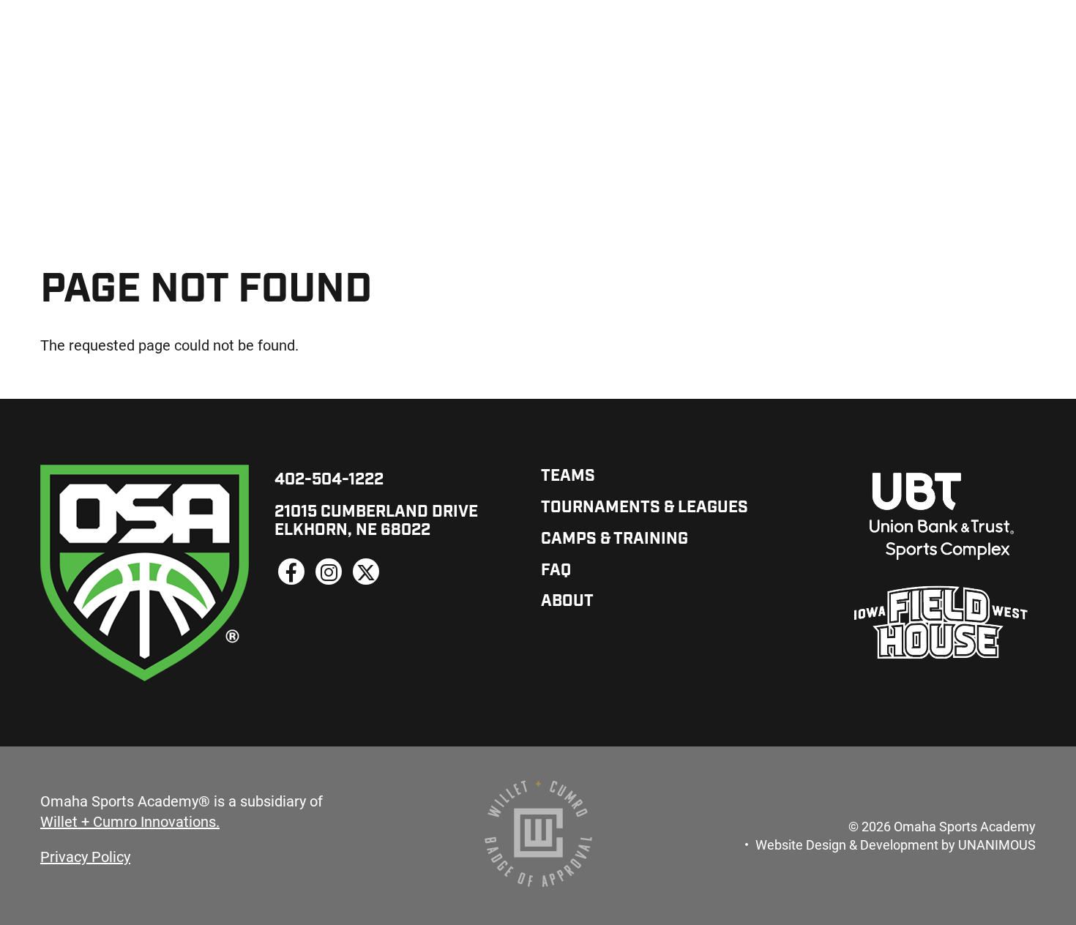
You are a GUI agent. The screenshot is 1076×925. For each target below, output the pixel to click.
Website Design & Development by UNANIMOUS (895, 844)
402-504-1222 (329, 480)
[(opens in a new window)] (291, 571)
